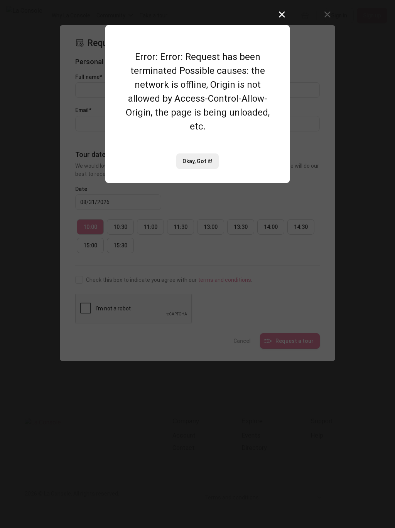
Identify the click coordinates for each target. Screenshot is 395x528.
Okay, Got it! (197, 161)
